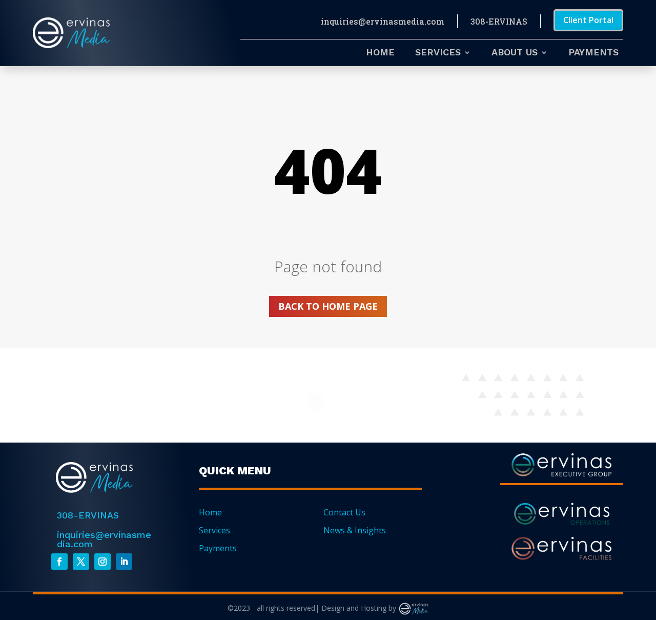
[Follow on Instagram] (102, 561)
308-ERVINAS (498, 21)
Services (438, 53)
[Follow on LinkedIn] (124, 561)
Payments (593, 53)
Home (380, 53)
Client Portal (588, 20)
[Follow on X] (81, 561)
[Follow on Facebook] (59, 561)
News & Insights (354, 530)
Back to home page (328, 306)
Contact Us (344, 512)
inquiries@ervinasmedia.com (382, 21)
